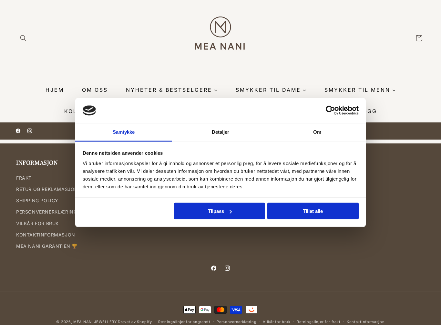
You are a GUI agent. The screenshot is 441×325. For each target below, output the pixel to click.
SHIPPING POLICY (37, 200)
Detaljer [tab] (221, 131)
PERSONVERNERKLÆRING (46, 212)
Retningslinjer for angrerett (184, 322)
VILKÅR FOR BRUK (37, 223)
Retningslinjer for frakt (318, 322)
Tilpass (216, 211)
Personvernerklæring (236, 322)
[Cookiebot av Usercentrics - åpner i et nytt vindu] (330, 110)
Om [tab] (317, 131)
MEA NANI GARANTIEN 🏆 (46, 246)
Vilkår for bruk (277, 322)
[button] (23, 38)
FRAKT (24, 178)
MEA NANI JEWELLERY (95, 322)
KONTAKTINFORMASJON (45, 234)
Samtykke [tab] (124, 131)
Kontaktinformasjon (366, 322)
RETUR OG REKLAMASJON (47, 189)
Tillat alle (313, 211)
